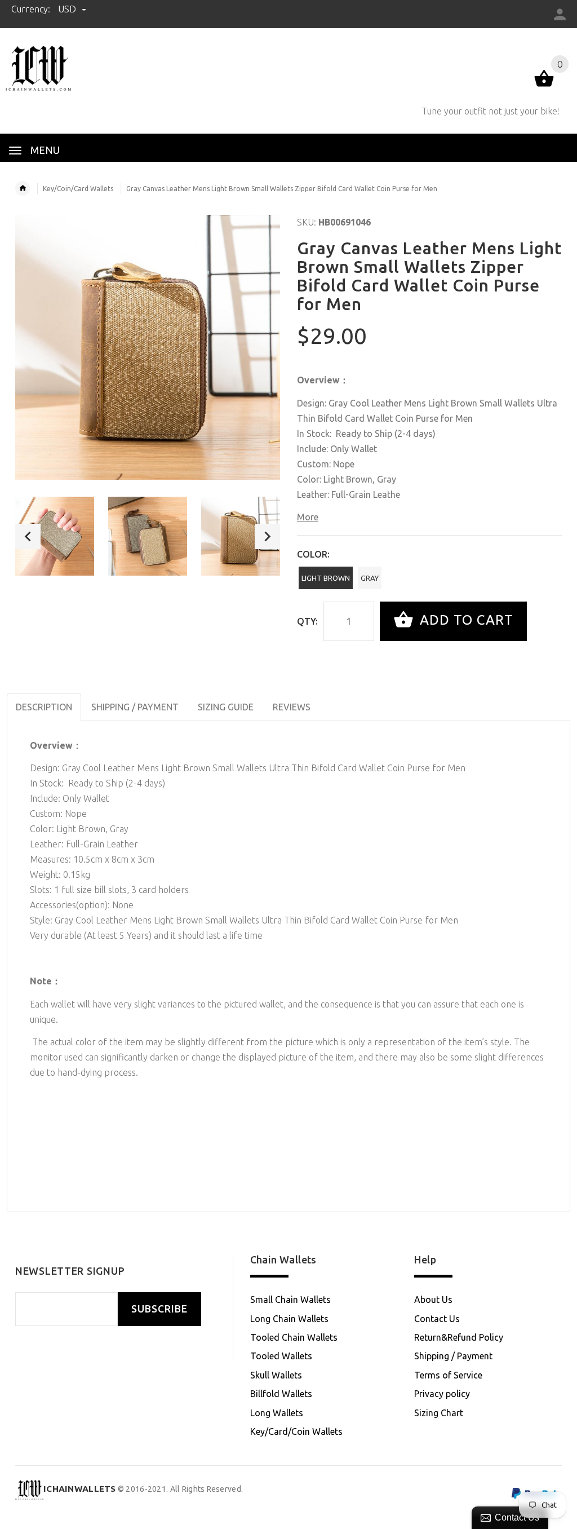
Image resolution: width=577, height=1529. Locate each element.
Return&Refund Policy (458, 1337)
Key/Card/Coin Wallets (296, 1431)
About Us (433, 1299)
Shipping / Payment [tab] (135, 707)
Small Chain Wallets (290, 1299)
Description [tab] (44, 707)
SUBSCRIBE (159, 1308)
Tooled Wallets (281, 1356)
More (307, 517)
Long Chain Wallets (289, 1319)
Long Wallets (276, 1413)
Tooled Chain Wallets (294, 1337)
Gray (370, 578)
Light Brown (325, 578)
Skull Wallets (276, 1375)
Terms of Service (448, 1375)
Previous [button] (28, 536)
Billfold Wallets (281, 1394)
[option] (54, 536)
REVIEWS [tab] (291, 707)
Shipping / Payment (453, 1356)
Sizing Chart (438, 1413)
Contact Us (437, 1319)
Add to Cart (464, 619)
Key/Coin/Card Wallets (78, 188)
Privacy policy (442, 1394)
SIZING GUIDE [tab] (226, 707)
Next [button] (267, 536)
